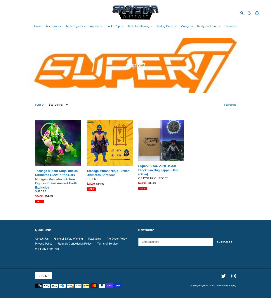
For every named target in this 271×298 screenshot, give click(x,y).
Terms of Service (107, 243)
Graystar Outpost (206, 285)
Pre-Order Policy (117, 238)
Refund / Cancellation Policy (75, 243)
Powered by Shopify (226, 285)
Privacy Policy (43, 243)
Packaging (94, 238)
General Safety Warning (68, 238)
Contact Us (42, 238)
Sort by (40, 105)
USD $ (43, 275)
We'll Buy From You (47, 248)
